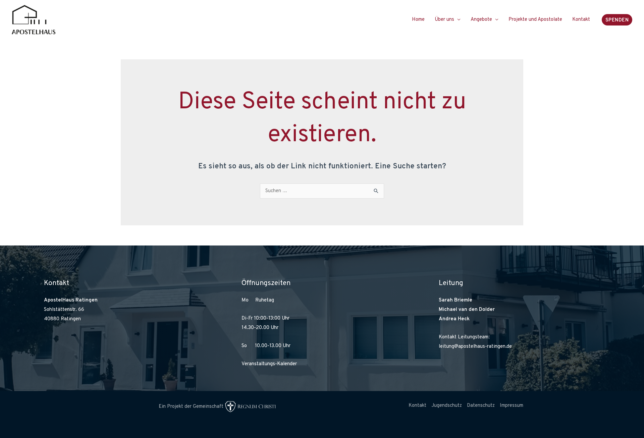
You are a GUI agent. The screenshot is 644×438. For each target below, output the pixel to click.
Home (418, 19)
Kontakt (581, 19)
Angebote (481, 19)
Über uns (444, 19)
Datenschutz (481, 405)
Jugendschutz (446, 405)
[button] (617, 19)
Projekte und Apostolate (535, 19)
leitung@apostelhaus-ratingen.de (475, 346)
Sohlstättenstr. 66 (64, 310)
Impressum (511, 405)
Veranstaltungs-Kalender (269, 364)
